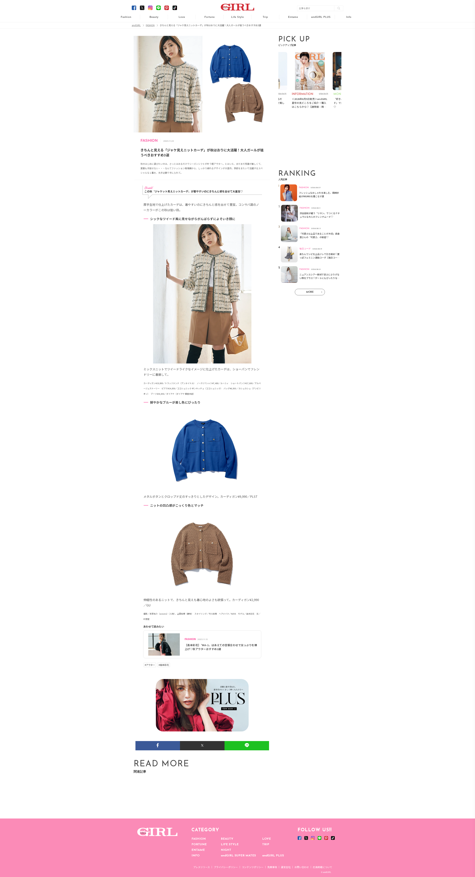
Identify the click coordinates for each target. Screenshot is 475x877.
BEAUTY (227, 838)
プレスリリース (201, 867)
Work (235, 26)
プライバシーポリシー (226, 867)
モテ (179, 26)
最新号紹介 (346, 19)
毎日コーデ (123, 19)
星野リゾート (263, 26)
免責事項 (272, 867)
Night (179, 33)
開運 (207, 19)
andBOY (290, 19)
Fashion (318, 19)
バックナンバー (346, 26)
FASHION (198, 838)
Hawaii (262, 19)
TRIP (265, 844)
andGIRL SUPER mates (346, 47)
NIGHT (226, 850)
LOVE (266, 838)
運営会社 (286, 867)
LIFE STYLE (230, 844)
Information (318, 40)
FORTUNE (199, 844)
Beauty (154, 17)
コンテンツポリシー (252, 867)
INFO (195, 855)
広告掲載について (322, 867)
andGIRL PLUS (273, 855)
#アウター (150, 665)
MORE (310, 292)
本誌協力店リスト (346, 33)
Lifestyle (318, 33)
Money (235, 19)
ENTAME (198, 850)
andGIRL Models (346, 40)
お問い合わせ (301, 867)
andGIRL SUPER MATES (238, 855)
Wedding (179, 19)
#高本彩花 (164, 665)
